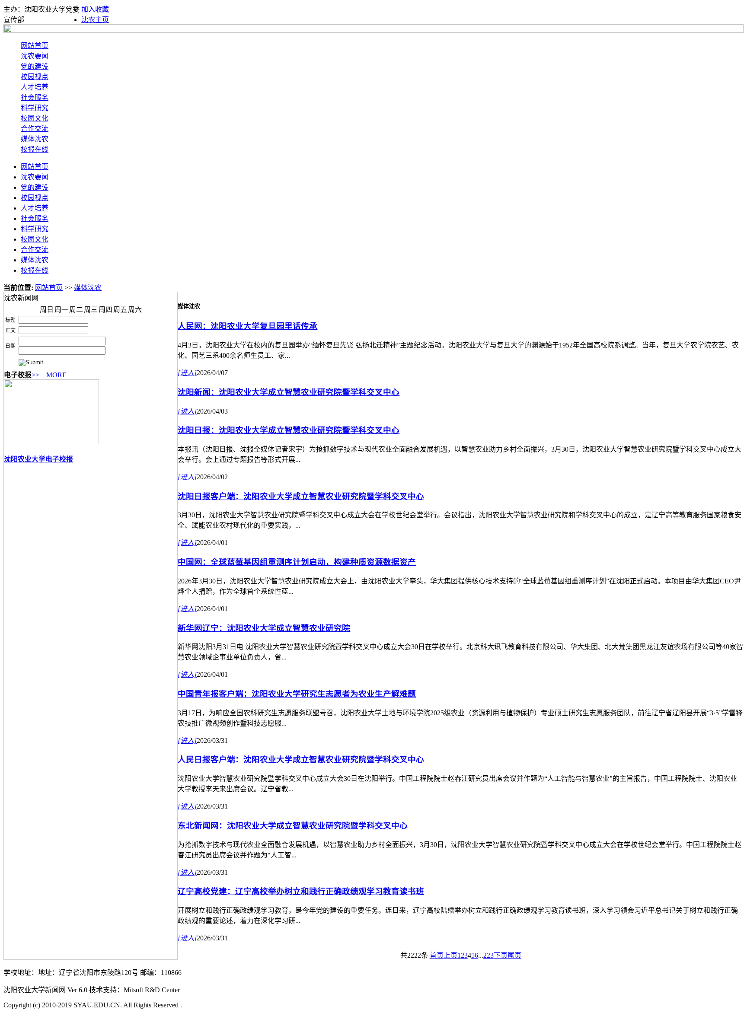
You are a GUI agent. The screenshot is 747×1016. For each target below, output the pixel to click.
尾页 (514, 955)
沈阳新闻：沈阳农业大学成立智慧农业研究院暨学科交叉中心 (288, 392)
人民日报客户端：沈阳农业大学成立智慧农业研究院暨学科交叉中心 (301, 759)
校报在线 (34, 149)
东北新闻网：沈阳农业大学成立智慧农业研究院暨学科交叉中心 (293, 825)
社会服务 (34, 97)
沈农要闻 (34, 56)
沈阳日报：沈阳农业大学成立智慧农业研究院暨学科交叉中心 (288, 430)
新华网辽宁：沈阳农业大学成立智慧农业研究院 (264, 628)
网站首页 (34, 45)
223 (488, 955)
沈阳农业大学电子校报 (38, 459)
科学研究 (34, 107)
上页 (450, 955)
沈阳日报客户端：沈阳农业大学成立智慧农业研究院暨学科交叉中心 (301, 496)
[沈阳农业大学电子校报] (51, 442)
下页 (501, 955)
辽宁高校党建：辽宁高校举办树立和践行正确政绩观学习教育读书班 (301, 891)
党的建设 (34, 66)
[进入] (187, 372)
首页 (437, 955)
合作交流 (34, 128)
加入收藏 (95, 9)
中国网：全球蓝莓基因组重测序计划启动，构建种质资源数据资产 (297, 562)
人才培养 (34, 87)
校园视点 (34, 76)
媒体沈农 (34, 139)
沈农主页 (95, 19)
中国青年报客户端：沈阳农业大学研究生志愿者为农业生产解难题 (297, 693)
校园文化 (34, 118)
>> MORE (49, 375)
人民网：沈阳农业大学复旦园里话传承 (247, 326)
